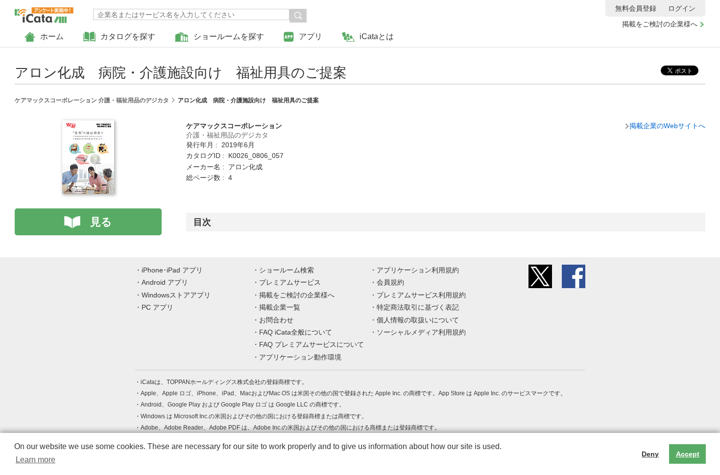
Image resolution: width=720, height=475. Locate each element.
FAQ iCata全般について (295, 332)
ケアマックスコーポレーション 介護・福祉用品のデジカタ (92, 100)
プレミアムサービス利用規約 (421, 295)
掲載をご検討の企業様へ (659, 24)
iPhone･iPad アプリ (172, 270)
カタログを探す (127, 36)
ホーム (52, 36)
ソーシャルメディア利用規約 (421, 332)
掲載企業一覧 (279, 307)
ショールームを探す (228, 36)
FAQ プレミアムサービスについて (311, 344)
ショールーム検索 (286, 270)
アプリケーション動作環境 (300, 357)
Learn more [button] (35, 459)
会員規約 (390, 282)
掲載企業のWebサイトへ (667, 126)
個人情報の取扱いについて (418, 320)
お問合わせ (276, 320)
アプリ (310, 36)
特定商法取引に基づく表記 (418, 307)
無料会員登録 (635, 8)
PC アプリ (157, 307)
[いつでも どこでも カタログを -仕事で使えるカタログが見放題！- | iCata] (44, 13)
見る (101, 222)
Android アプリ (165, 282)
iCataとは (377, 36)
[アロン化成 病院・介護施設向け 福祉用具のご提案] (88, 126)
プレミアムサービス (290, 282)
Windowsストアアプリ (176, 295)
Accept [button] (687, 454)
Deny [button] (650, 454)
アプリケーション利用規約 (418, 270)
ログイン (682, 8)
